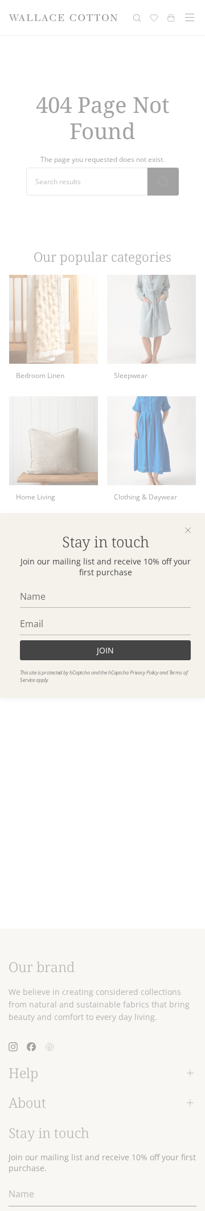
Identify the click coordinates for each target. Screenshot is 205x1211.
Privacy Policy (144, 672)
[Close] (188, 530)
